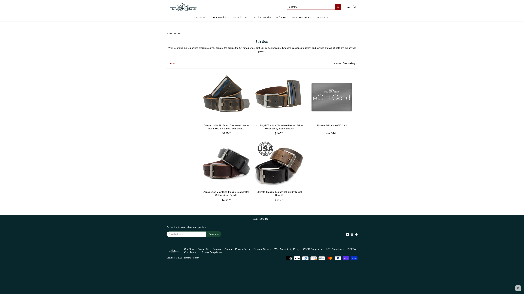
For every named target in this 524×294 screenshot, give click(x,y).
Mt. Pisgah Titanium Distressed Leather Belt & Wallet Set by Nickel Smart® (279, 127)
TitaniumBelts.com (191, 258)
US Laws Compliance (211, 252)
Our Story (189, 249)
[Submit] (338, 7)
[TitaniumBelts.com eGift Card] (332, 97)
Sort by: (338, 63)
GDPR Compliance (312, 249)
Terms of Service (262, 249)
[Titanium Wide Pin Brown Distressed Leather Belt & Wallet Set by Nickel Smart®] (226, 97)
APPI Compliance (335, 249)
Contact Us (203, 249)
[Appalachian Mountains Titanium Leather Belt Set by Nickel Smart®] (226, 163)
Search (228, 249)
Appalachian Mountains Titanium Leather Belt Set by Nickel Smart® (226, 194)
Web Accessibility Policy (287, 249)
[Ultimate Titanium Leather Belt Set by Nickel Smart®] (279, 163)
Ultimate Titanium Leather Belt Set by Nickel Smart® (279, 194)
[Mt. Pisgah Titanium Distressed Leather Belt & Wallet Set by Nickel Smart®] (279, 97)
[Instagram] (352, 234)
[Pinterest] (356, 234)
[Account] (349, 7)
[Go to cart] (354, 7)
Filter (172, 63)
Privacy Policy (242, 249)
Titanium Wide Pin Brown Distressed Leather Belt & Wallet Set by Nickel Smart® (226, 127)
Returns (217, 249)
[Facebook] (347, 234)
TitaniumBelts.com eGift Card (332, 125)
